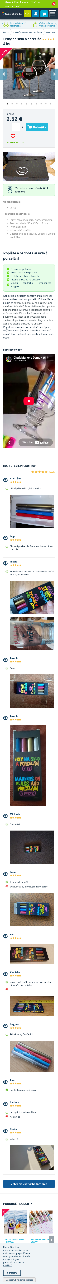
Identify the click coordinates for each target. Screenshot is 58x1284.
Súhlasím (12, 1272)
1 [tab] (7, 102)
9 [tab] (46, 102)
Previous (2, 24)
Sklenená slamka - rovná (14, 1240)
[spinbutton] (16, 127)
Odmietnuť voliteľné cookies (19, 1279)
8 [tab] (41, 102)
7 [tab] (36, 102)
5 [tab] (26, 102)
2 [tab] (12, 102)
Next (55, 24)
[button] (22, 127)
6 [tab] (31, 102)
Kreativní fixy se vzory (40, 1240)
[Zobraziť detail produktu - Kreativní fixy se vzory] (41, 1222)
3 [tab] (17, 102)
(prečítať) (7, 1265)
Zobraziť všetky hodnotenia (29, 1184)
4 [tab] (21, 102)
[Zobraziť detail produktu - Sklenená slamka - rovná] (15, 1222)
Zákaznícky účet (35, 16)
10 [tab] (50, 102)
